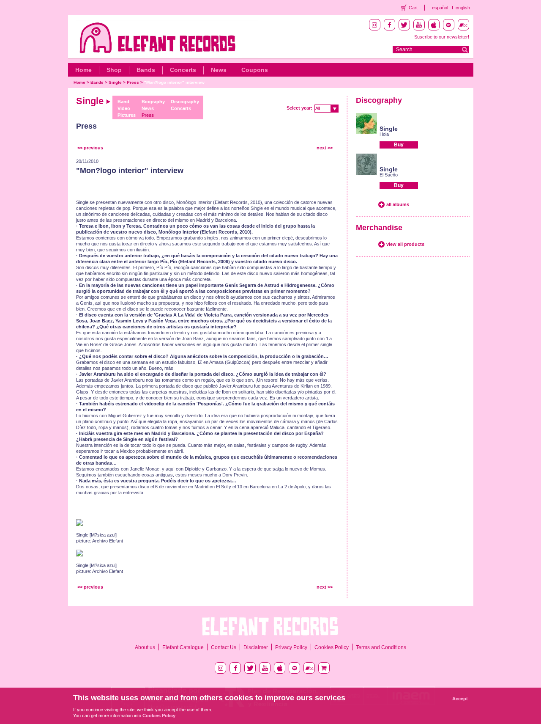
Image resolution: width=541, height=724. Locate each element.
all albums (397, 204)
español (440, 7)
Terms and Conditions (381, 647)
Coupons (254, 69)
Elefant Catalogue (183, 647)
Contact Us (223, 647)
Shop (114, 69)
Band (123, 101)
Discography (185, 101)
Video (123, 108)
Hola (384, 134)
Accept (460, 698)
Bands (146, 69)
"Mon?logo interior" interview (174, 82)
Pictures (126, 115)
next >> (325, 147)
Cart (413, 7)
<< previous (90, 147)
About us (145, 647)
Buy (399, 145)
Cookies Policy (331, 647)
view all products (405, 244)
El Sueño (389, 174)
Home (83, 69)
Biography (153, 101)
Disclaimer (255, 647)
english (463, 7)
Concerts (183, 69)
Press (133, 82)
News (219, 69)
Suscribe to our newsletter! (441, 36)
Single (115, 82)
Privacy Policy (291, 647)
